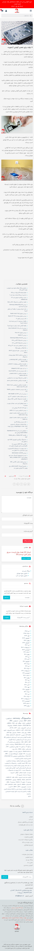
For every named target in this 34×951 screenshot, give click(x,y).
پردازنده (12, 744)
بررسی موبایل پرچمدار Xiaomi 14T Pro (17, 316)
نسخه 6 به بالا (27, 775)
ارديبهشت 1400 (25, 699)
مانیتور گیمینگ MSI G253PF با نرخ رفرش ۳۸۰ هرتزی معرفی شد (18, 467)
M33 (15, 787)
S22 (7, 747)
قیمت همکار (22, 773)
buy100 (20, 725)
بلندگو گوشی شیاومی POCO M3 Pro (14, 756)
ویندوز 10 (28, 782)
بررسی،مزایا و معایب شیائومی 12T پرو (17, 396)
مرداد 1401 (27, 664)
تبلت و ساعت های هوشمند (26, 825)
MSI (10, 721)
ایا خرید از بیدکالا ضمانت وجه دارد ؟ (18, 295)
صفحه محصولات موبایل (26, 834)
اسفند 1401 (27, 652)
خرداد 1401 (27, 668)
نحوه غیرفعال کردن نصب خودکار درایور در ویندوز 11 (17, 404)
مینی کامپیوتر (11, 730)
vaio (22, 742)
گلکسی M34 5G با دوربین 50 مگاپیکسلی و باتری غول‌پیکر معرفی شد (18, 445)
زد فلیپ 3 (22, 747)
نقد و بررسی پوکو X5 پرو (20, 422)
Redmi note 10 (27, 751)
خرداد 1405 (27, 633)
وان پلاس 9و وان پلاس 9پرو (23, 768)
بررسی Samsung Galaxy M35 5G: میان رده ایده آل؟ (18, 305)
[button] (3, 11)
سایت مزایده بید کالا (27, 842)
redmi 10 (18, 730)
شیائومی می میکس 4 (14, 742)
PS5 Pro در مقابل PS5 (21, 348)
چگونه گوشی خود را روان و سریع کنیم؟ (17, 326)
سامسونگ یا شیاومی (11, 763)
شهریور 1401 (26, 661)
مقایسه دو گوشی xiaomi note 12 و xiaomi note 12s (18, 374)
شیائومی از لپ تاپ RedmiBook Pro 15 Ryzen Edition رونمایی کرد (17, 431)
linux (7, 735)
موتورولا (10, 725)
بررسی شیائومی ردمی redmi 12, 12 (18, 410)
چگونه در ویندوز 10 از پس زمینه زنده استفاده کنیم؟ (18, 322)
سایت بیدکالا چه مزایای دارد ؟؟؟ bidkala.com (19, 298)
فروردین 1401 (26, 673)
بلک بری (14, 749)
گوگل (16, 773)
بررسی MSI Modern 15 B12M (19, 453)
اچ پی (22, 735)
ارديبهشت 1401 (25, 671)
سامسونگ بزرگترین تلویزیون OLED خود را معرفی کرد (17, 440)
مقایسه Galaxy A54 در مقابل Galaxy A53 (18, 436)
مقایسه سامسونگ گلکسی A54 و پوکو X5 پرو (17, 400)
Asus (23, 780)
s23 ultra (28, 735)
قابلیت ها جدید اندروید (24, 777)
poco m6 (28, 780)
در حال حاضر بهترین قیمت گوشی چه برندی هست (17, 765)
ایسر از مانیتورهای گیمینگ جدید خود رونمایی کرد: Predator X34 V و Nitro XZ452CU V (18, 457)
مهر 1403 (27, 636)
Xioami (15, 725)
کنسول (19, 784)
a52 (29, 742)
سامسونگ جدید (26, 770)
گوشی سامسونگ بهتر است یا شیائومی (17, 378)
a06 (6, 784)
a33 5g (9, 732)
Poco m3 (28, 756)
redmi (29, 732)
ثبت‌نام (5, 877)
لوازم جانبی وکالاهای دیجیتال (25, 822)
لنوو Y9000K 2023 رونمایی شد (19, 408)
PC (24, 754)
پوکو (19, 723)
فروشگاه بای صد (13, 754)
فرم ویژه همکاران (28, 845)
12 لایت (10, 787)
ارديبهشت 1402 (25, 647)
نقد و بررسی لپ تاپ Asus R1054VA (18, 371)
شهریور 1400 (26, 689)
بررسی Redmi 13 (22, 335)
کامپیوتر (23, 728)
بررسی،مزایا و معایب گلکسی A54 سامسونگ (18, 463)
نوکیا (23, 749)
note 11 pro (28, 730)
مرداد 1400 (27, 692)
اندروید (12, 773)
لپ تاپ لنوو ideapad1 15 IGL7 (19, 368)
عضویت (7, 617)
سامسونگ (25, 718)
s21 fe (11, 728)
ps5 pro (10, 784)
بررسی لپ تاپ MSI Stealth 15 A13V (17, 394)
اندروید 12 (19, 775)
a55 (7, 782)
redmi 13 (8, 777)
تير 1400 (27, 694)
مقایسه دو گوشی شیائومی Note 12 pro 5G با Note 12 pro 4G (17, 386)
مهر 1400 (27, 687)
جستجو (7, 597)
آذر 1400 (27, 682)
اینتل (7, 744)
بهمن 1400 (27, 678)
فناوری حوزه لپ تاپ (21, 576)
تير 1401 (27, 666)
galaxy (9, 723)
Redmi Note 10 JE (20, 744)
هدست (29, 787)
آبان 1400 (27, 685)
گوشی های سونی (10, 768)
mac (13, 723)
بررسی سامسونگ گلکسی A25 (19, 340)
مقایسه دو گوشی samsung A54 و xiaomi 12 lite (18, 360)
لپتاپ (21, 721)
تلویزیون (23, 787)
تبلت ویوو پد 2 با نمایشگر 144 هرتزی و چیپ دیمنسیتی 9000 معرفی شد (17, 449)
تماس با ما (30, 862)
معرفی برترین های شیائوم (24, 761)
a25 (16, 777)
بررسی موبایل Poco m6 (21, 332)
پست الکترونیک (28, 523)
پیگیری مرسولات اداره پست (25, 840)
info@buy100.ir (19, 896)
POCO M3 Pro (27, 725)
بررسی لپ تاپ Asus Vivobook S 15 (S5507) (17, 329)
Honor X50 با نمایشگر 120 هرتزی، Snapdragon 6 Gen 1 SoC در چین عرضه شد (17, 426)
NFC (6, 754)
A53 (25, 721)
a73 (15, 728)
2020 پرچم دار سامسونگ (14, 770)
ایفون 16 (22, 782)
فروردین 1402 (26, 650)
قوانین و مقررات (28, 837)
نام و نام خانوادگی (28, 515)
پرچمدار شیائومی (11, 761)
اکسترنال (28, 784)
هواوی (10, 751)
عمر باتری (28, 744)
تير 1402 (27, 645)
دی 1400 (27, 680)
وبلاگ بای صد (17, 479)
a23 (22, 730)
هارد (19, 728)
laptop (19, 780)
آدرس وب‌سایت (28, 531)
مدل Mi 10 (28, 763)
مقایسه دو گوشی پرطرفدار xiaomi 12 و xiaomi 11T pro (17, 365)
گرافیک (20, 754)
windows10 (8, 780)
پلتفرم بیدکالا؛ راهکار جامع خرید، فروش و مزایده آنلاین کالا (17, 289)
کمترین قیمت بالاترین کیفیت (23, 758)
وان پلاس (28, 749)
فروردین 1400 (26, 701)
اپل (16, 723)
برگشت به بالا (15, 806)
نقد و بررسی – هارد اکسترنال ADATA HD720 (18, 351)
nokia (19, 749)
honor (19, 732)
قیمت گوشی (21, 763)
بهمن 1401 (27, 654)
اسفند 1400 (26, 675)
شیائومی (9, 718)
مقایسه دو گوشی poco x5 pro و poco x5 (17, 381)
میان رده (28, 754)
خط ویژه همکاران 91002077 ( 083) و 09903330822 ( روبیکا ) (21, 891)
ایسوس (15, 721)
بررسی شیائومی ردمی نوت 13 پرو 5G (17, 345)
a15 (13, 777)
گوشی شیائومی (13, 747)
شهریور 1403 (26, 638)
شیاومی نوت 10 (17, 751)
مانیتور (14, 732)
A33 (18, 787)
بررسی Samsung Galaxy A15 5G (18, 338)
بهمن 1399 (27, 706)
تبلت (23, 723)
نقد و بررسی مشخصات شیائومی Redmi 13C (17, 390)
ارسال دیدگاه (27, 541)
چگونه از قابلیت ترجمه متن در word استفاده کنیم (17, 789)
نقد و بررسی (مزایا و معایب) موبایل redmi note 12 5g (18, 414)
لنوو (5, 730)
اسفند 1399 (26, 703)
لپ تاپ (29, 728)
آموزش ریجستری (28, 865)
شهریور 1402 (26, 643)
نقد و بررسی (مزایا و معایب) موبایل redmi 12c (18, 418)
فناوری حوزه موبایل (25, 479)
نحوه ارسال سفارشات (27, 854)
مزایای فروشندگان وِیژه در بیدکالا (19, 292)
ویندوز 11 (12, 782)
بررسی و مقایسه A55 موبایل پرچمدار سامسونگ (18, 356)
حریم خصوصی (29, 857)
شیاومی (28, 723)
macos (17, 782)
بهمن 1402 (27, 640)
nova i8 (6, 751)
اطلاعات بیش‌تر (26, 558)
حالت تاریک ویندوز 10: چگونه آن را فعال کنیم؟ (17, 310)
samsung (16, 718)
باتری (29, 796)
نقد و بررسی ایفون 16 (21, 318)
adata (23, 784)
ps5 (15, 784)
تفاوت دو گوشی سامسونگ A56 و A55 (17, 302)
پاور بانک (24, 732)
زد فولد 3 (28, 747)
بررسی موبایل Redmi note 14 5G (18, 313)
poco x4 (12, 735)
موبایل (14, 780)
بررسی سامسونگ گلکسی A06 (19, 343)
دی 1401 (27, 657)
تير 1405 (27, 631)
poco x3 (18, 735)
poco (29, 721)
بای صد (29, 773)
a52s (26, 742)
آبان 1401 (27, 659)
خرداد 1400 (27, 696)
